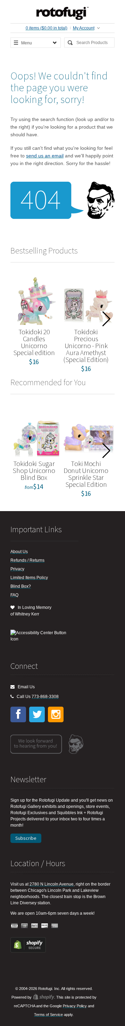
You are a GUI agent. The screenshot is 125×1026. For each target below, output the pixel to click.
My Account (83, 28)
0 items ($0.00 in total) (46, 28)
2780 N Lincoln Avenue (52, 884)
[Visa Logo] (14, 926)
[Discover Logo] (44, 926)
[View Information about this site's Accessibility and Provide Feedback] (40, 636)
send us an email (45, 155)
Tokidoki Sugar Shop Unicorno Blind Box (33, 470)
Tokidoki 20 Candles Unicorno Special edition (34, 342)
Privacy (17, 569)
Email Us (25, 686)
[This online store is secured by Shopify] (28, 951)
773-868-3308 (45, 696)
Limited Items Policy (29, 577)
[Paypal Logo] (34, 926)
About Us (19, 551)
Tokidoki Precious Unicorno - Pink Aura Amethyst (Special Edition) (86, 345)
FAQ (14, 595)
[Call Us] (12, 696)
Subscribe (25, 838)
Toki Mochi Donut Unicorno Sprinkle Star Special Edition (86, 474)
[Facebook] (18, 714)
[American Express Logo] (54, 926)
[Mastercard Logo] (24, 926)
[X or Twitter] (37, 714)
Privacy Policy (75, 1006)
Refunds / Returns (27, 560)
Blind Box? (20, 586)
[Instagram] (56, 714)
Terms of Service (48, 1014)
